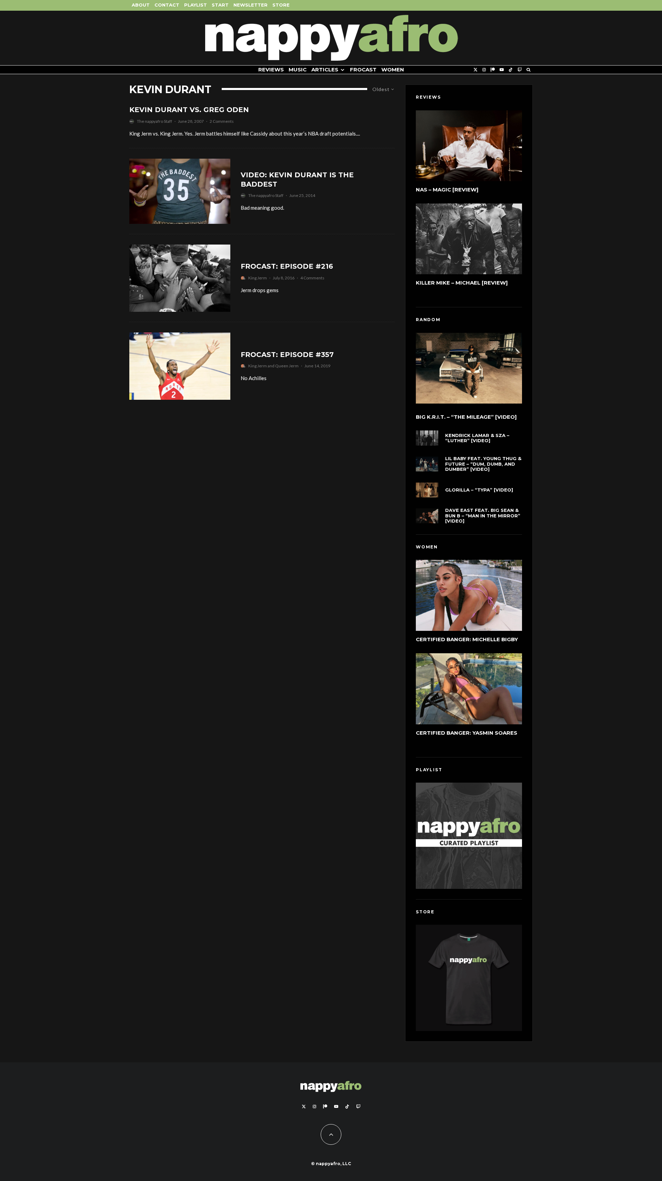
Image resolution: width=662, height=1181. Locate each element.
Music (298, 69)
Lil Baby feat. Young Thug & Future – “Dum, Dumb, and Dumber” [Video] (483, 464)
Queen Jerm (287, 365)
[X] (475, 70)
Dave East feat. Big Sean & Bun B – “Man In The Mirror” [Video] (482, 516)
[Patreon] (492, 70)
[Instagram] (484, 70)
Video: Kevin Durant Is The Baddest (297, 179)
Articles (324, 69)
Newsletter (250, 5)
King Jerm (257, 277)
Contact (166, 5)
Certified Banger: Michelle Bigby (467, 639)
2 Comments (222, 121)
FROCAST (363, 69)
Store (281, 5)
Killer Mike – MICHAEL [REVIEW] (462, 282)
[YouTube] (501, 70)
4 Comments (312, 277)
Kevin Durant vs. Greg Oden (189, 110)
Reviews (271, 69)
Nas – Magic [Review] (447, 189)
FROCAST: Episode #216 (287, 266)
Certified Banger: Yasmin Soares (466, 733)
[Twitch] (519, 70)
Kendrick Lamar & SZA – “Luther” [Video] (477, 438)
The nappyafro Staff (154, 121)
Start (220, 5)
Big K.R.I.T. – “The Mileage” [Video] (466, 417)
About (141, 5)
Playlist (195, 5)
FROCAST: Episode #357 (287, 354)
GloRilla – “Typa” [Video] (479, 490)
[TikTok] (510, 70)
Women (392, 69)
